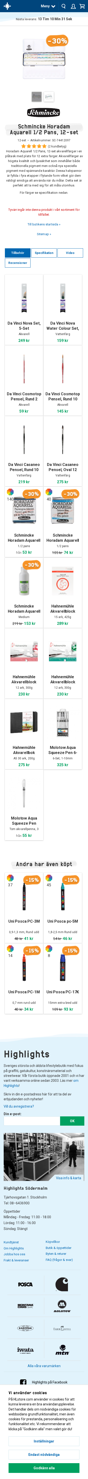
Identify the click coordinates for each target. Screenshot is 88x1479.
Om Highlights (14, 1248)
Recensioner (17, 263)
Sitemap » (44, 234)
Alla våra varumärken (44, 1366)
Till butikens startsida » (44, 224)
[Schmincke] (44, 112)
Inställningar (44, 1441)
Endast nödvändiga (44, 1455)
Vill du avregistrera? (19, 1106)
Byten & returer (56, 1254)
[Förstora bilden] (44, 58)
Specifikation (44, 253)
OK (72, 1121)
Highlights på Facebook (49, 1382)
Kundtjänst (11, 1242)
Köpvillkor (53, 1242)
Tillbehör (17, 253)
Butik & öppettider (58, 1248)
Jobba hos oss (14, 1254)
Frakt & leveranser (16, 1260)
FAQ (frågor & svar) (59, 1260)
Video (70, 253)
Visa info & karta (68, 1178)
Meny (45, 6)
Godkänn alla (44, 1468)
